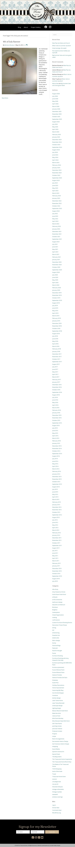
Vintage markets (57, 792)
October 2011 (56, 543)
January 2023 (56, 198)
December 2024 (56, 139)
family (54, 643)
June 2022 (55, 216)
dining (54, 627)
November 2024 (57, 142)
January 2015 (56, 443)
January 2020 (56, 290)
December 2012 (56, 507)
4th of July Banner (11, 42)
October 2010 (56, 573)
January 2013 (56, 504)
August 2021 (56, 242)
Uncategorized (56, 781)
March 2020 (55, 285)
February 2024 (56, 165)
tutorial (54, 779)
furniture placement (58, 667)
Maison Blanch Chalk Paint (60, 711)
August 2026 (56, 93)
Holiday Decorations (58, 685)
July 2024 (55, 152)
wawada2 (55, 794)
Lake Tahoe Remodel (58, 703)
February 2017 (56, 379)
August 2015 (56, 425)
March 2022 (55, 224)
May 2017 (55, 372)
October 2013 (56, 481)
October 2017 (56, 359)
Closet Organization (58, 615)
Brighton (54, 610)
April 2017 (55, 374)
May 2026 (55, 101)
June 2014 (55, 461)
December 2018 (56, 323)
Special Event (56, 754)
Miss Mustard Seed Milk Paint (61, 721)
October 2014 (56, 451)
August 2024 (56, 150)
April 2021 (55, 252)
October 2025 (56, 116)
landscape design (57, 705)
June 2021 (55, 247)
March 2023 (55, 193)
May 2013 (55, 494)
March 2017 (55, 377)
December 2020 (56, 262)
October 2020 (56, 267)
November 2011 (57, 540)
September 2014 (57, 453)
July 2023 (55, 183)
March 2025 (55, 132)
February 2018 (56, 349)
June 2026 (55, 99)
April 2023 (55, 190)
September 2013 (57, 484)
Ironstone (55, 695)
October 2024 (56, 144)
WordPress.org (56, 813)
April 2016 (55, 405)
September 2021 (57, 239)
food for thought (57, 650)
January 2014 (56, 474)
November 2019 (57, 295)
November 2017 (57, 356)
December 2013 (56, 476)
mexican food (56, 716)
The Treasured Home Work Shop (61, 762)
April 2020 (55, 282)
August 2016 (56, 395)
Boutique (55, 607)
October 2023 (56, 175)
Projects (54, 734)
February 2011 (56, 563)
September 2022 (57, 208)
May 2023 (55, 188)
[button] (45, 26)
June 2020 (55, 277)
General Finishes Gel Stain (59, 677)
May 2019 (55, 310)
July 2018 (55, 336)
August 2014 (56, 456)
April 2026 (55, 104)
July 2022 (55, 213)
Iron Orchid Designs (58, 693)
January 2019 (56, 321)
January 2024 (56, 167)
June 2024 (55, 155)
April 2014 (55, 466)
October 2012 (56, 512)
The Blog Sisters (57, 756)
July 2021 (55, 244)
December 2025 (56, 111)
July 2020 (55, 275)
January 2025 (56, 137)
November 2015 (57, 418)
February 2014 (56, 471)
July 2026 (55, 96)
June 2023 (55, 185)
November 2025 (57, 114)
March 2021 (55, 254)
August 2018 (56, 333)
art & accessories (57, 599)
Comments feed (56, 810)
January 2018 (56, 351)
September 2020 (57, 270)
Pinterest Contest (57, 731)
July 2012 (55, 520)
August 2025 (56, 122)
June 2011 (55, 553)
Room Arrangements (58, 739)
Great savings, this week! (59, 48)
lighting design (56, 708)
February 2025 (56, 134)
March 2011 (55, 561)
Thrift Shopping (56, 769)
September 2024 (57, 147)
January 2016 (56, 413)
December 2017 (56, 354)
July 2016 (55, 397)
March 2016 (55, 407)
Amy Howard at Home (58, 592)
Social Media (56, 749)
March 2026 (55, 106)
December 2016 (56, 384)
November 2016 (57, 387)
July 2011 (55, 550)
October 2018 (56, 328)
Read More (5, 98)
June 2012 (55, 522)
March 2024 (55, 162)
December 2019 (56, 293)
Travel (54, 774)
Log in (54, 805)
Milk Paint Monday (57, 718)
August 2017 (56, 364)
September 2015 (57, 423)
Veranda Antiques (57, 787)
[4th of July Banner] (19, 71)
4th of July (55, 589)
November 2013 (57, 479)
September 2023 (57, 178)
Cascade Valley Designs (55, 845)
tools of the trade (57, 771)
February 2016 (56, 410)
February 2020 (56, 287)
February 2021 (56, 257)
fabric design (56, 640)
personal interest (57, 728)
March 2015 (55, 438)
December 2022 (56, 201)
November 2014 (57, 448)
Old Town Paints (57, 723)
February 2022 (56, 226)
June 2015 (55, 430)
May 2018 (55, 341)
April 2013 (55, 497)
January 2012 (56, 535)
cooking (54, 617)
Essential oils (56, 635)
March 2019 (55, 316)
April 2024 (55, 160)
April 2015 (55, 436)
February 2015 (56, 441)
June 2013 (55, 492)
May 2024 (55, 157)
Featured (55, 648)
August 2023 (56, 180)
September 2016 (57, 392)
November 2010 (57, 571)
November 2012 (57, 510)
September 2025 (57, 119)
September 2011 (57, 545)
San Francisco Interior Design (60, 744)
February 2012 (56, 533)
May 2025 (55, 127)
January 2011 (56, 566)
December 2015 (56, 415)
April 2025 (55, 129)
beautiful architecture (58, 604)
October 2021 (56, 236)
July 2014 (55, 458)
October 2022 (56, 206)
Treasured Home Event (59, 776)
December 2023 (56, 170)
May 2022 (55, 219)
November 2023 (57, 173)
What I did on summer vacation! (61, 45)
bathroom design (57, 602)
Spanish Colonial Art (58, 751)
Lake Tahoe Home (57, 700)
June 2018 (55, 339)
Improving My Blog (57, 690)
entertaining (55, 633)
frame (54, 653)
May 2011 (55, 556)
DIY (53, 630)
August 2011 (56, 548)
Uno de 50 (55, 784)
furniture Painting (57, 656)
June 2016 (55, 400)
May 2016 (55, 402)
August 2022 (56, 211)
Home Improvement (58, 688)
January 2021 (56, 259)
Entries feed (55, 807)
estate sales (55, 638)
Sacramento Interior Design (60, 741)
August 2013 (56, 487)
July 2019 (55, 305)
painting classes (57, 726)
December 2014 (56, 446)
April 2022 (55, 221)
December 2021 (56, 231)
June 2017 (55, 369)
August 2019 (56, 303)
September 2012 (57, 515)
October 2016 (56, 390)
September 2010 (57, 576)
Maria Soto (55, 83)
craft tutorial (56, 620)
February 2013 (56, 502)
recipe (54, 736)
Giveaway (55, 680)
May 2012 (55, 525)
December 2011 (56, 538)
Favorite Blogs (56, 645)
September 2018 (57, 331)
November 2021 (57, 234)
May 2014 (55, 464)
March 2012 (55, 530)
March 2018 (55, 346)
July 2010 (55, 581)
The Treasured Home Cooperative (62, 759)
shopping (55, 746)
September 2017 (57, 361)
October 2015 (56, 420)
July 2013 (55, 489)
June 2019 (55, 308)
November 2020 (57, 264)
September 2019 (57, 300)
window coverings (57, 797)
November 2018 (57, 326)
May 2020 (55, 280)
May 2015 (55, 433)
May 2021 (55, 249)
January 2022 (56, 229)
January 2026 (56, 109)
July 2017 (55, 367)
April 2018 (55, 344)
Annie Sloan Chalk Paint (59, 594)
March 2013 (55, 499)
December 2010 (56, 568)
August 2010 (56, 578)
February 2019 (56, 318)
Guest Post (55, 682)
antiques (54, 597)
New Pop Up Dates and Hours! (61, 43)
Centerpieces (56, 612)
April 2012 (55, 527)
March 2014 (55, 469)
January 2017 (56, 382)
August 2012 (56, 517)
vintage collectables (58, 789)
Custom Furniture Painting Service (62, 622)
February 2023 (56, 196)
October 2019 (56, 298)
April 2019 (55, 313)
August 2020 (56, 272)
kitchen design (56, 698)
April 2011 (55, 558)
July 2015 (55, 428)
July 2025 (55, 124)
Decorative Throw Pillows (59, 625)
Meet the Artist (56, 713)
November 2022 (57, 203)
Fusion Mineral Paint (58, 670)
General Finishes (57, 675)
